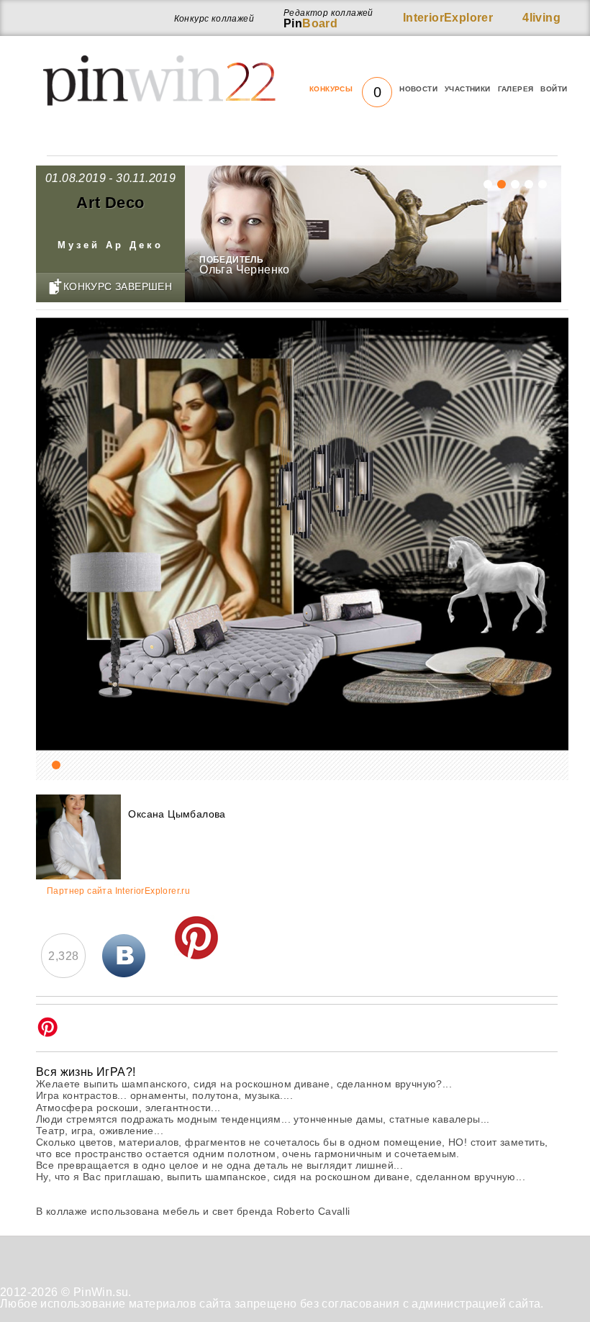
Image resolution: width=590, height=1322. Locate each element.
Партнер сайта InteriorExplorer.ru (118, 891)
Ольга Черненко (244, 269)
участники (468, 89)
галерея (516, 89)
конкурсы (345, 89)
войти (553, 89)
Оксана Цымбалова (176, 814)
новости (418, 89)
